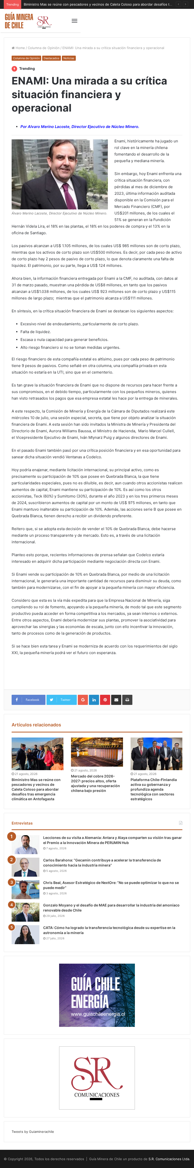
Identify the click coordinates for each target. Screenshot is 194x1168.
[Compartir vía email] (116, 700)
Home (20, 48)
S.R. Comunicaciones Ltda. (169, 1159)
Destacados (51, 58)
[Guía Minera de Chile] (28, 20)
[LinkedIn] (94, 700)
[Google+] (83, 700)
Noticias (68, 58)
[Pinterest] (105, 700)
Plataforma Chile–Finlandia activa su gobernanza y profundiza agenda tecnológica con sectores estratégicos (154, 789)
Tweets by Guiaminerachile (33, 1132)
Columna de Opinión (44, 48)
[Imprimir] (127, 700)
